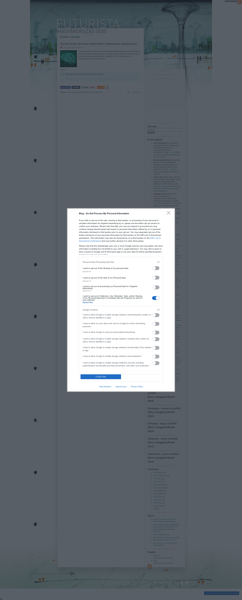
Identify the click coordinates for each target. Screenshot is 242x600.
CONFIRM (101, 377)
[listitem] (121, 261)
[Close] (169, 213)
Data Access (121, 386)
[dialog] (121, 300)
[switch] (155, 268)
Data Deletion (105, 386)
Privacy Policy (137, 386)
